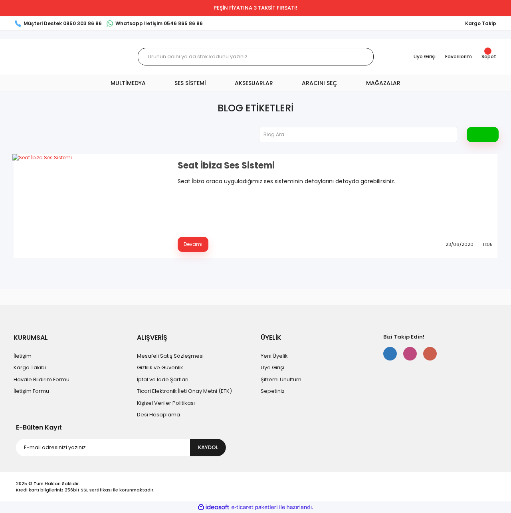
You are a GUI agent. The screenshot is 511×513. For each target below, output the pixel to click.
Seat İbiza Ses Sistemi (226, 165)
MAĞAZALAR (383, 83)
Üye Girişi (272, 367)
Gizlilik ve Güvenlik (160, 367)
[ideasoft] (214, 507)
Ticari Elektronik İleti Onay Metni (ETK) (184, 391)
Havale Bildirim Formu (41, 379)
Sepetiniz (273, 391)
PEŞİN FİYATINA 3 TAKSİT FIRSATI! (255, 8)
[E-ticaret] (254, 507)
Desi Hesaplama (158, 414)
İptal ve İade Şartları (162, 379)
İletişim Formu (31, 391)
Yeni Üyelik (274, 356)
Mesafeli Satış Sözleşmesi (170, 356)
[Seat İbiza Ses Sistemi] (90, 206)
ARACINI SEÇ (319, 83)
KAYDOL (208, 447)
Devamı (193, 244)
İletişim (23, 356)
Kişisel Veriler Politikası (166, 403)
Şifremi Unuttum (281, 379)
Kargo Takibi (30, 367)
